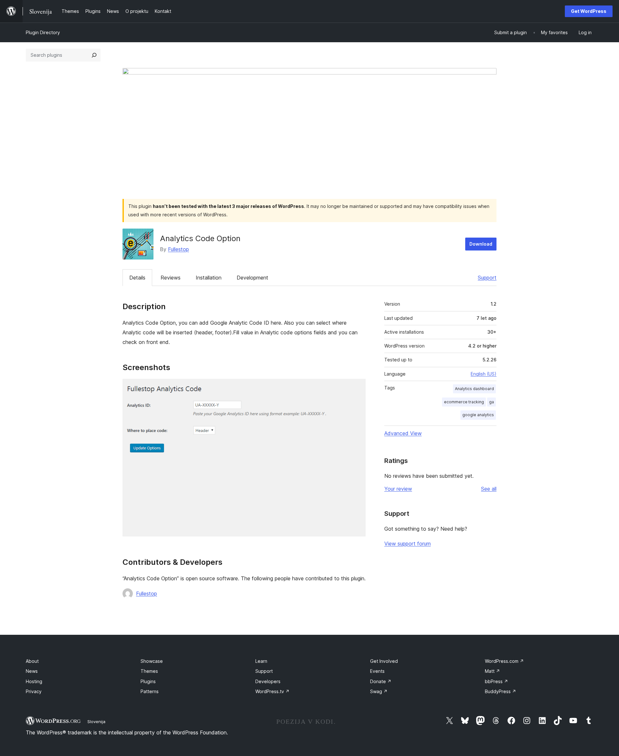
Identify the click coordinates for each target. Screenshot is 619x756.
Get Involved (384, 661)
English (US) (483, 374)
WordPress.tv (272, 691)
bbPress (496, 681)
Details (137, 277)
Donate (380, 681)
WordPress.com (504, 661)
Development (252, 277)
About (32, 661)
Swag (379, 691)
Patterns (150, 691)
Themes (149, 671)
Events (377, 671)
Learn (261, 661)
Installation (208, 277)
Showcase (152, 661)
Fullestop (178, 249)
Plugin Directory (43, 32)
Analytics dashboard (474, 388)
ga (491, 401)
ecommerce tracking (464, 401)
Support (487, 277)
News (32, 671)
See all (488, 489)
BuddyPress (500, 691)
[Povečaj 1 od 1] (357, 387)
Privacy (34, 691)
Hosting (34, 681)
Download (480, 244)
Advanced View (403, 433)
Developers (267, 681)
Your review (398, 489)
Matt (492, 671)
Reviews (171, 277)
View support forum (407, 543)
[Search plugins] (94, 55)
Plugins (148, 681)
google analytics (478, 414)
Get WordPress (588, 11)
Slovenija (96, 721)
